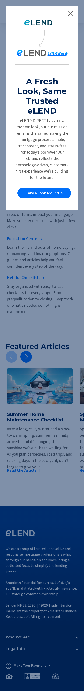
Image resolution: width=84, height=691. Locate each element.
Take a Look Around (42, 193)
